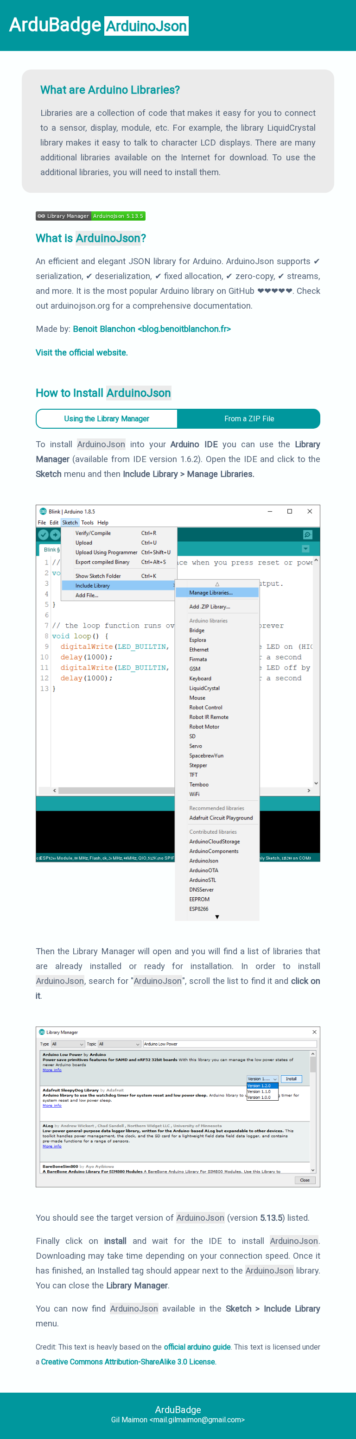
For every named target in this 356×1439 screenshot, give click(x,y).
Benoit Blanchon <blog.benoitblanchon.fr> (152, 329)
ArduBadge (178, 1409)
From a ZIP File (249, 418)
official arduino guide (197, 1347)
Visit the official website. (82, 352)
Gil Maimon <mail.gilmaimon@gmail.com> (178, 1419)
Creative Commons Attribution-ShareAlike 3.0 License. (128, 1361)
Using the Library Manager (106, 418)
